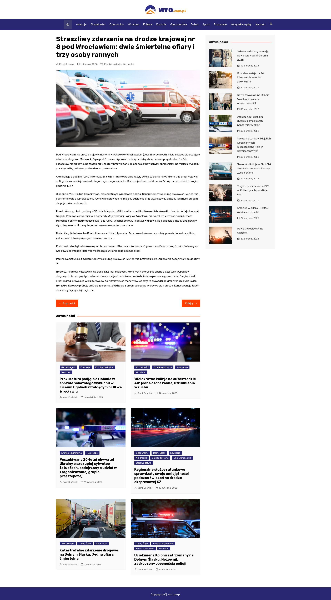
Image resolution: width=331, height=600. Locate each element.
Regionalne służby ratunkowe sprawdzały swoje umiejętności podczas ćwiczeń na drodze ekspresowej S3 (161, 475)
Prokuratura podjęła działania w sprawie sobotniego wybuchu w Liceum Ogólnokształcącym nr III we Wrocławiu (91, 385)
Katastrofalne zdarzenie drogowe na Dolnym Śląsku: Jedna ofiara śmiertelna (89, 554)
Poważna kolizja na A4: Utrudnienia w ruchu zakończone (250, 77)
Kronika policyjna (113, 64)
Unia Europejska (182, 458)
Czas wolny (116, 24)
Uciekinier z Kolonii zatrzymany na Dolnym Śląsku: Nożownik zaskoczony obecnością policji (164, 559)
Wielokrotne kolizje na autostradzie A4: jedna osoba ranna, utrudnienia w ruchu (165, 383)
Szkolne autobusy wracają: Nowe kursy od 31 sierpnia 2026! (253, 55)
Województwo (143, 463)
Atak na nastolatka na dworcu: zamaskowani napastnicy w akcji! (250, 121)
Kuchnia (161, 24)
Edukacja (85, 367)
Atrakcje (81, 24)
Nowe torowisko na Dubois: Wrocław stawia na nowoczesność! (253, 99)
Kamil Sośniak (66, 64)
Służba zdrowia (160, 458)
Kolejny (189, 303)
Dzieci (194, 24)
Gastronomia (178, 24)
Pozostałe (220, 24)
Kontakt (261, 24)
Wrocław (133, 24)
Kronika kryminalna (71, 453)
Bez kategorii (68, 367)
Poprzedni (69, 303)
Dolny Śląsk (159, 453)
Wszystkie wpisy (241, 24)
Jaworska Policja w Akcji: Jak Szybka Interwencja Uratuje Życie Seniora (254, 168)
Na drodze (128, 64)
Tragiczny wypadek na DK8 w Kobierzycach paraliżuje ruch (253, 190)
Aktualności (98, 24)
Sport (206, 24)
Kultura (147, 24)
